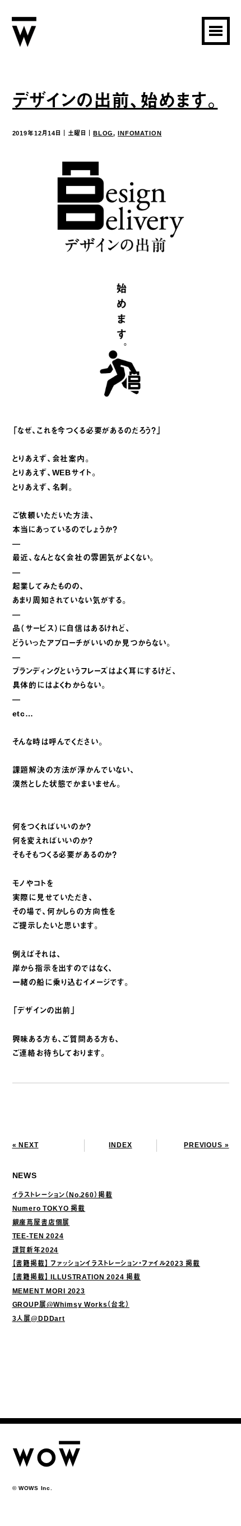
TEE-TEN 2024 (38, 1236)
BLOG (103, 133)
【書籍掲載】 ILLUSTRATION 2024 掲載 (76, 1277)
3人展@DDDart (38, 1319)
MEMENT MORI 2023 (48, 1291)
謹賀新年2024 (35, 1250)
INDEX (120, 1145)
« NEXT (25, 1145)
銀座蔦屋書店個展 (41, 1223)
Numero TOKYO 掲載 (49, 1208)
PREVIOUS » (206, 1145)
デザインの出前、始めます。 (115, 100)
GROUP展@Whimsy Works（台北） (70, 1305)
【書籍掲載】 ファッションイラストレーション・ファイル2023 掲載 (106, 1264)
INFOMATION (139, 133)
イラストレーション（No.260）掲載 (62, 1195)
